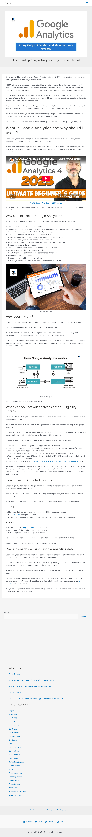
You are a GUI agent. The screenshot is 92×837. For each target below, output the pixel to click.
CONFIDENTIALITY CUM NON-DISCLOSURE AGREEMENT (56, 461)
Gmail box (16, 515)
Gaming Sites (14, 751)
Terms (35, 810)
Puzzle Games (14, 766)
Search (7, 612)
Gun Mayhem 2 (15, 692)
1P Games (13, 714)
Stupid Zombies (15, 674)
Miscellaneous (14, 755)
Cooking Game (14, 736)
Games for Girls (15, 747)
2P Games (13, 718)
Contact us (61, 810)
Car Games (13, 729)
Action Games (14, 721)
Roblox (11, 769)
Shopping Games (15, 777)
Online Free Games (16, 762)
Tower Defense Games (18, 791)
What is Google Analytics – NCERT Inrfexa (46, 203)
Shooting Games (15, 773)
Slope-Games (14, 780)
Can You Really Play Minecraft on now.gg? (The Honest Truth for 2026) (36, 699)
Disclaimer (51, 810)
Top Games (13, 788)
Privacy (42, 810)
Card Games (14, 732)
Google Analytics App (30, 528)
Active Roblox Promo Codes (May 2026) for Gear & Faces (31, 680)
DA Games (13, 740)
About (28, 810)
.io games (12, 711)
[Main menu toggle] (87, 3)
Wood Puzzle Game (16, 795)
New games (13, 758)
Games (11, 744)
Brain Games (14, 725)
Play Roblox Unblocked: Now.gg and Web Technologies (30, 686)
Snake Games (14, 784)
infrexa (6, 3)
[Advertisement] (46, 640)
